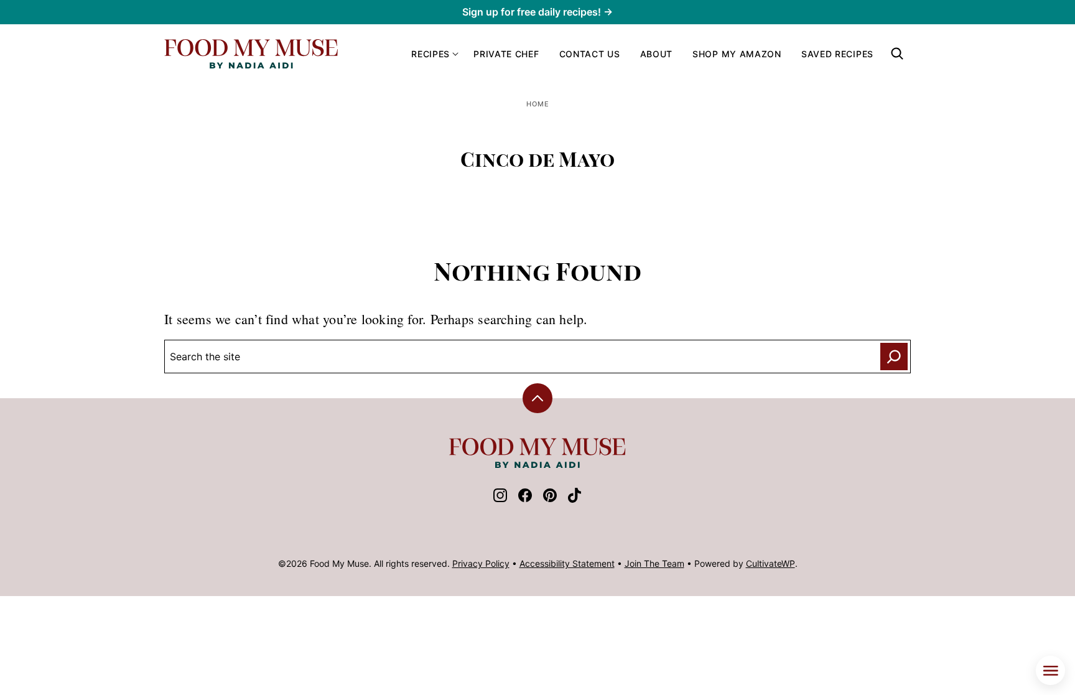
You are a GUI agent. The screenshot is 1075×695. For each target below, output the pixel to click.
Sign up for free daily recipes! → (537, 12)
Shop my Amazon (736, 54)
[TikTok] (574, 499)
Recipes (430, 54)
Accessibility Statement (567, 563)
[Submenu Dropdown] (455, 54)
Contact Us (589, 54)
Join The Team (654, 563)
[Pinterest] (549, 499)
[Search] (897, 53)
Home (537, 104)
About (656, 54)
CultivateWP (770, 563)
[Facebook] (525, 499)
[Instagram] (500, 499)
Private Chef (506, 54)
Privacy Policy (481, 563)
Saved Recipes (837, 54)
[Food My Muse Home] (251, 53)
